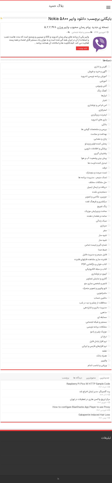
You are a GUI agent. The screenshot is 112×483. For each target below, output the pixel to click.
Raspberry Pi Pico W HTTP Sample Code (88, 384)
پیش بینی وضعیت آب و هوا (94, 158)
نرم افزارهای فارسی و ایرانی (94, 346)
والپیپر (104, 361)
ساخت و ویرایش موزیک (96, 211)
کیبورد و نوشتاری (99, 274)
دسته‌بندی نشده (99, 192)
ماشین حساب (100, 298)
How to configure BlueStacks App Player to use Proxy (81, 407)
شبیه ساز (103, 235)
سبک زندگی (101, 221)
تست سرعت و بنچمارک (96, 173)
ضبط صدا (102, 250)
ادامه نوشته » (82, 48)
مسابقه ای (102, 317)
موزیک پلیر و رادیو (98, 332)
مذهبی (103, 312)
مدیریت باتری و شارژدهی (95, 308)
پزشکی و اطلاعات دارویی (95, 149)
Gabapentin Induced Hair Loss (94, 415)
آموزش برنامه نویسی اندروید (94, 76)
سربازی (103, 226)
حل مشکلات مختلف (98, 182)
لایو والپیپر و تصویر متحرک (95, 288)
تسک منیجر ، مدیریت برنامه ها (92, 177)
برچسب (65, 378)
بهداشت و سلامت (99, 134)
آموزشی (103, 81)
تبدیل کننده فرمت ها (97, 163)
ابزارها (104, 96)
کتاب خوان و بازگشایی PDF (94, 264)
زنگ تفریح (102, 206)
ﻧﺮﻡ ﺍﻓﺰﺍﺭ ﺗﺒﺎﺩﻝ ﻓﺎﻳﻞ (98, 341)
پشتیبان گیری (100, 153)
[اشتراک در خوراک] (1, 18)
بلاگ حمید (56, 6)
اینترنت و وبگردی (99, 115)
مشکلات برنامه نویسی (97, 327)
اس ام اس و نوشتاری (97, 105)
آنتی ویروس (101, 86)
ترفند (104, 168)
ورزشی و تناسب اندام (97, 365)
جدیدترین (104, 378)
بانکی (104, 124)
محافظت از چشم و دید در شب (93, 303)
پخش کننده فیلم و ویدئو (96, 144)
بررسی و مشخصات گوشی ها (94, 129)
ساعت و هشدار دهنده (97, 216)
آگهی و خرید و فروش (97, 71)
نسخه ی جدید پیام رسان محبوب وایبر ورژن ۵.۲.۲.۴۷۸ (76, 27)
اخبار (105, 100)
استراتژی (103, 110)
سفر (105, 230)
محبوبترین (91, 378)
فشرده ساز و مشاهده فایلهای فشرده (90, 259)
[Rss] (58, 479)
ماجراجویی (102, 293)
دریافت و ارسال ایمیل (97, 187)
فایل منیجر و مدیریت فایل (95, 255)
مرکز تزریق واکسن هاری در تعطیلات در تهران (90, 399)
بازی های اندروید (99, 120)
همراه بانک (102, 356)
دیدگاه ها (77, 378)
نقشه (104, 351)
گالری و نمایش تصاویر (96, 279)
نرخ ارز (104, 336)
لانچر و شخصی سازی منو (95, 283)
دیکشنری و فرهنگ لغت (96, 202)
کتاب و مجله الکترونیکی (96, 269)
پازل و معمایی (100, 139)
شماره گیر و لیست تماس (96, 245)
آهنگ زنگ (102, 91)
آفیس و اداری (100, 67)
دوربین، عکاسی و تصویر (96, 197)
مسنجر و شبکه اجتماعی (81, 32)
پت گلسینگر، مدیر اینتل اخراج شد (94, 391)
